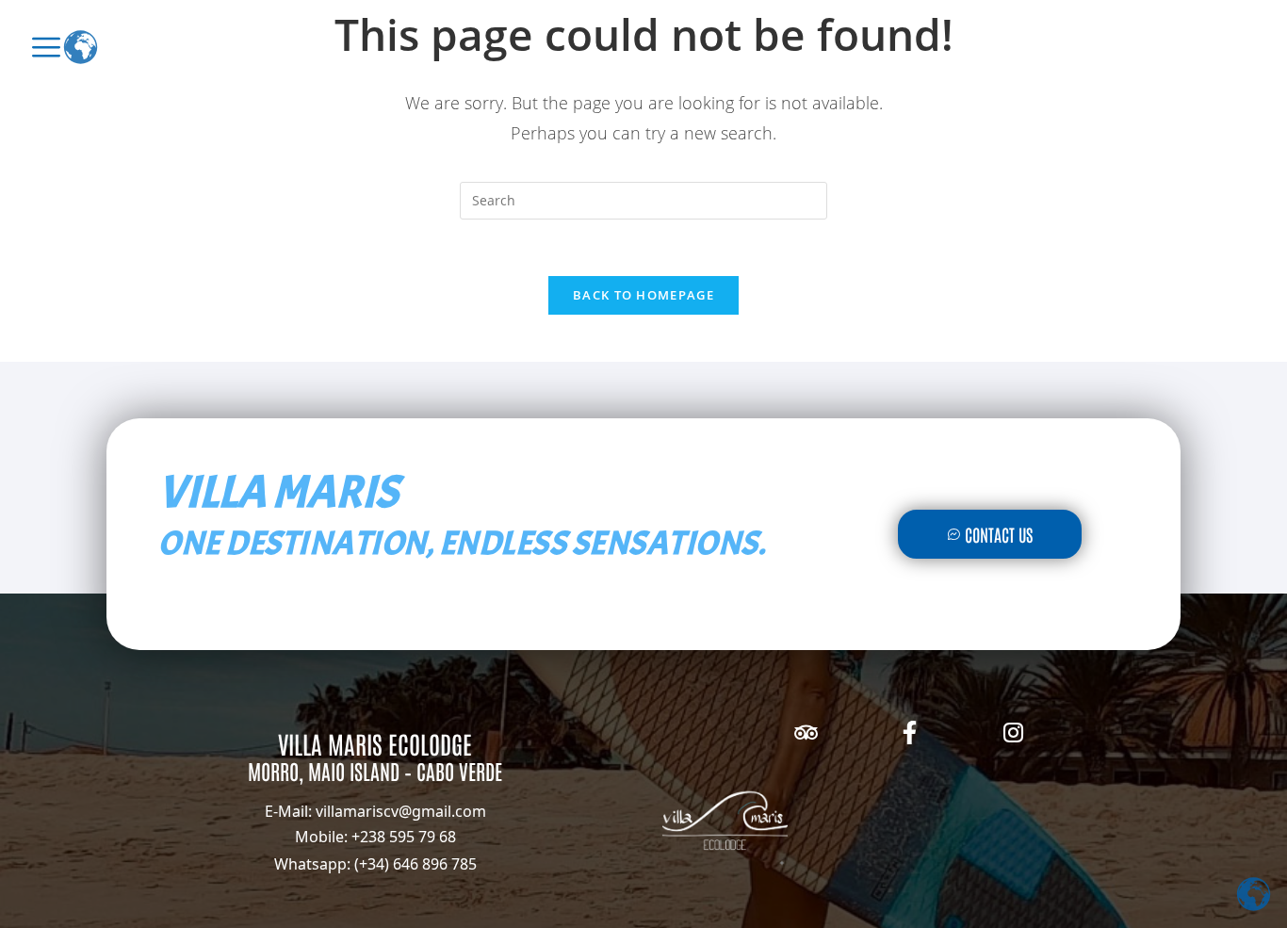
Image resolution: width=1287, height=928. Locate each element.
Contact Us (999, 534)
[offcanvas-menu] (46, 47)
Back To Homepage (643, 294)
